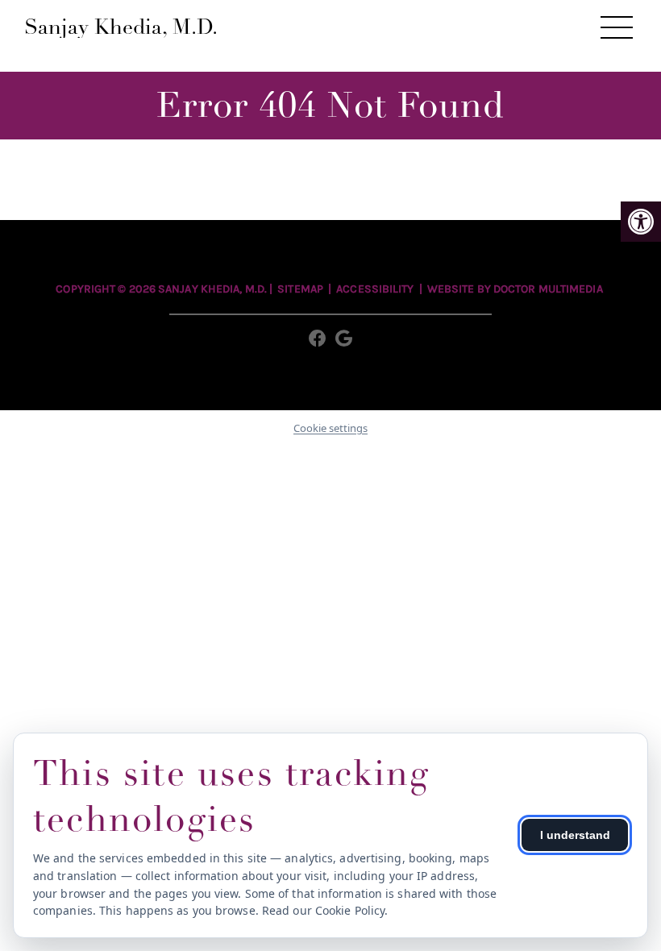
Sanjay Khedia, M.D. (121, 27)
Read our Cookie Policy (323, 910)
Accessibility (375, 289)
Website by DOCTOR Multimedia (515, 289)
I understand (575, 834)
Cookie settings (330, 428)
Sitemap (300, 289)
